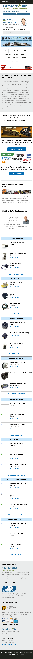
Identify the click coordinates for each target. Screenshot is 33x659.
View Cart (5, 2)
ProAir (24, 58)
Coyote (24, 50)
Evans (23, 54)
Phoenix (15, 58)
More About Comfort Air (9, 206)
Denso (16, 54)
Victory (15, 61)
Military (7, 58)
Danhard (8, 54)
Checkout (14, 2)
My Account (24, 2)
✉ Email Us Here (8, 570)
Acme (5, 50)
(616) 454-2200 (10, 638)
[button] (16, 14)
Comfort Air (14, 50)
